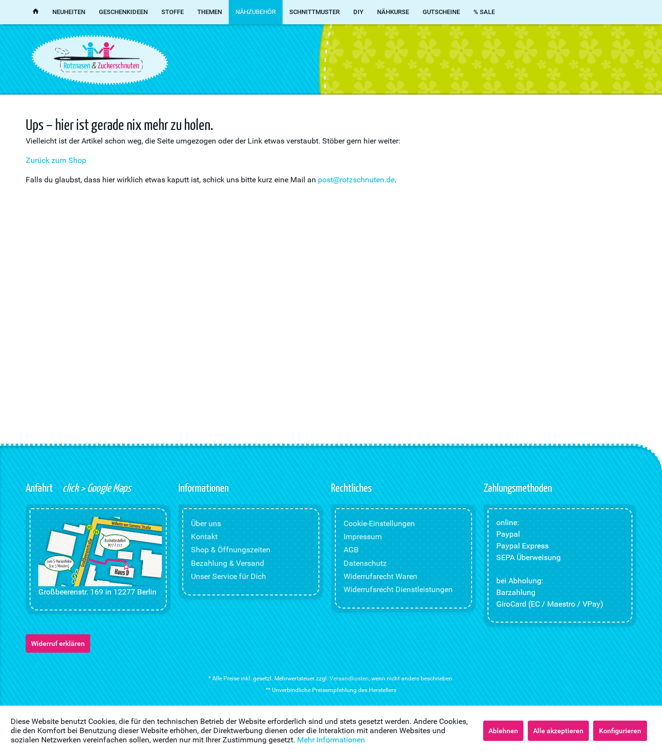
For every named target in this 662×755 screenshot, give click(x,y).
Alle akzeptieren (558, 731)
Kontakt (204, 536)
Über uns (206, 523)
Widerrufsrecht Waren (380, 576)
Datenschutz (365, 563)
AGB (351, 549)
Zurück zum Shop (56, 160)
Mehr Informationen (331, 739)
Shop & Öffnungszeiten (230, 549)
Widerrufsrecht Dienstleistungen (398, 589)
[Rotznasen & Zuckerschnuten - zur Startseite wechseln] (98, 57)
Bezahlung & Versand (227, 563)
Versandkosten (349, 678)
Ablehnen (503, 731)
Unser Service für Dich (228, 576)
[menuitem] (36, 12)
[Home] (36, 12)
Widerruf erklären (58, 643)
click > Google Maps (96, 487)
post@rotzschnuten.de (356, 179)
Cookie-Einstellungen (379, 523)
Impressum (363, 536)
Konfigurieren (620, 731)
